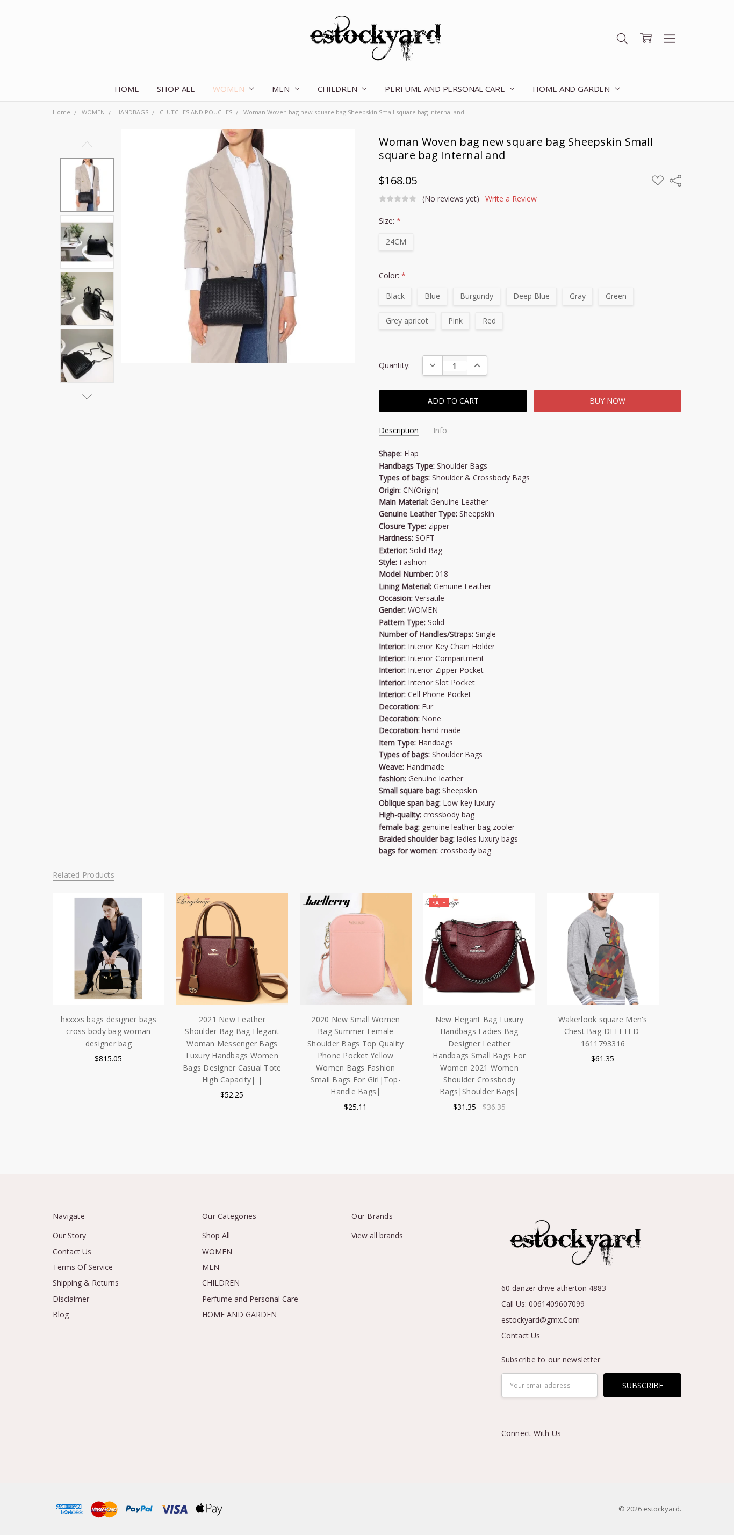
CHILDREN (338, 88)
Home (126, 88)
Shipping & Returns (86, 1283)
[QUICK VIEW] (145, 912)
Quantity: (394, 365)
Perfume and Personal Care (446, 88)
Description (399, 430)
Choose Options (108, 982)
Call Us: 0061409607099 (543, 1304)
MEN (281, 88)
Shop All (176, 88)
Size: (390, 221)
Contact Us (72, 1251)
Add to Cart (602, 958)
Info (440, 430)
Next (87, 396)
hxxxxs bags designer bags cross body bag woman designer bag (108, 1031)
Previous (87, 144)
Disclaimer (71, 1299)
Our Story (69, 1235)
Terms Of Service (83, 1267)
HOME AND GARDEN (572, 88)
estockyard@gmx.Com (540, 1320)
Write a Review (511, 199)
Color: (392, 275)
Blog (61, 1314)
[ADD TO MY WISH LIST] (145, 929)
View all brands (377, 1235)
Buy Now (603, 982)
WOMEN (229, 88)
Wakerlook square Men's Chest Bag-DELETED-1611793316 (602, 1031)
